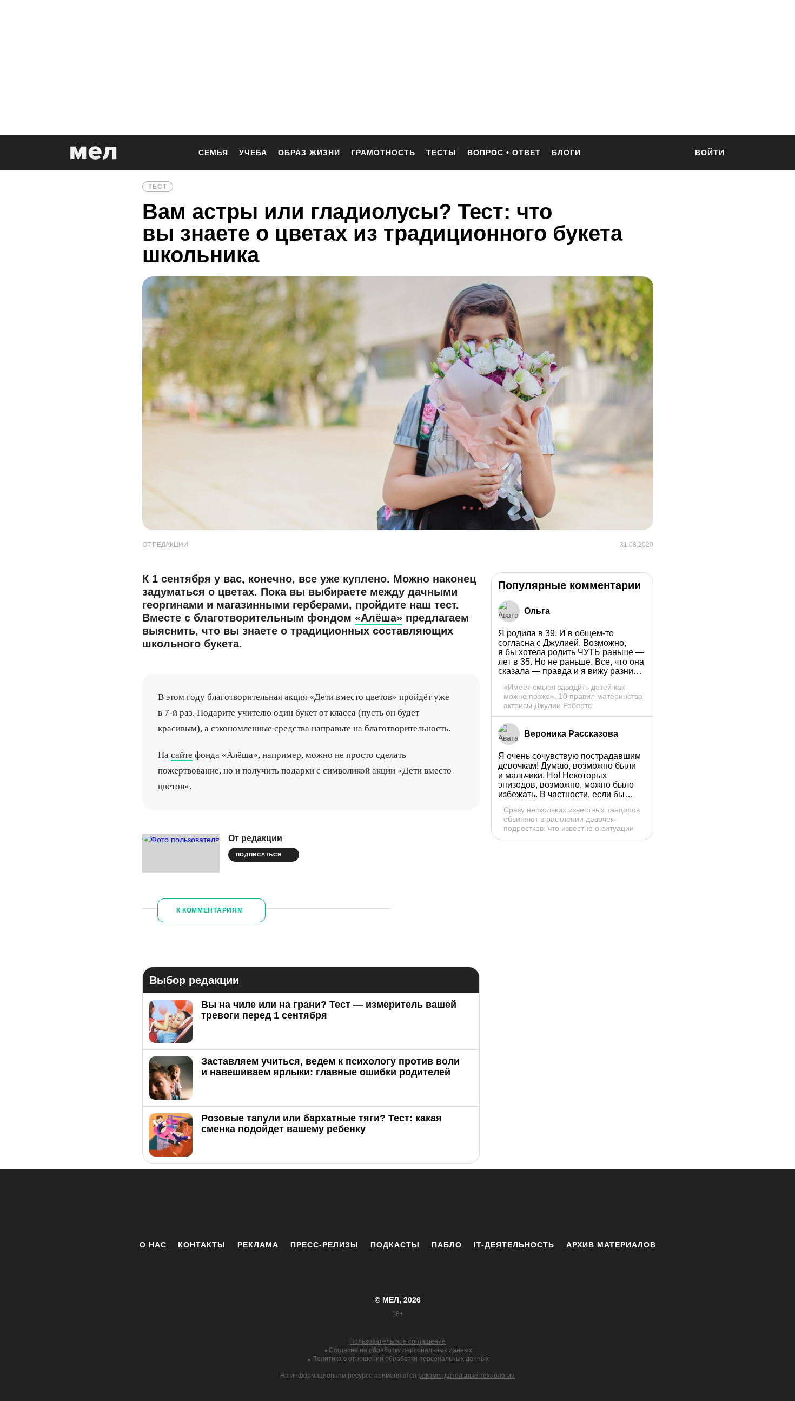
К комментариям (209, 910)
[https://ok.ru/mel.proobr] (457, 1204)
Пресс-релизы (324, 1244)
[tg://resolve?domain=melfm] (308, 1204)
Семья (213, 152)
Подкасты (395, 1244)
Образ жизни (309, 152)
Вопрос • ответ (504, 152)
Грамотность (383, 152)
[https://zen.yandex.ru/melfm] (338, 1204)
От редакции (255, 838)
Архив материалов (611, 1244)
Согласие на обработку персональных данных (400, 1350)
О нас (153, 1244)
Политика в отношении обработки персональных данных (400, 1359)
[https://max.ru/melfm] (486, 1204)
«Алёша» (378, 618)
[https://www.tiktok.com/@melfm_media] (397, 1204)
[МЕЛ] (93, 152)
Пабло (447, 1244)
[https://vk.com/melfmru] (367, 1204)
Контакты (202, 1244)
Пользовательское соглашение (397, 1341)
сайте (182, 755)
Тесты (441, 152)
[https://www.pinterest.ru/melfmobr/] (427, 1204)
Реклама (258, 1244)
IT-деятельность (514, 1244)
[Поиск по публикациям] (673, 153)
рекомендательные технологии (466, 1375)
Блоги (566, 152)
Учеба (253, 152)
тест (157, 186)
